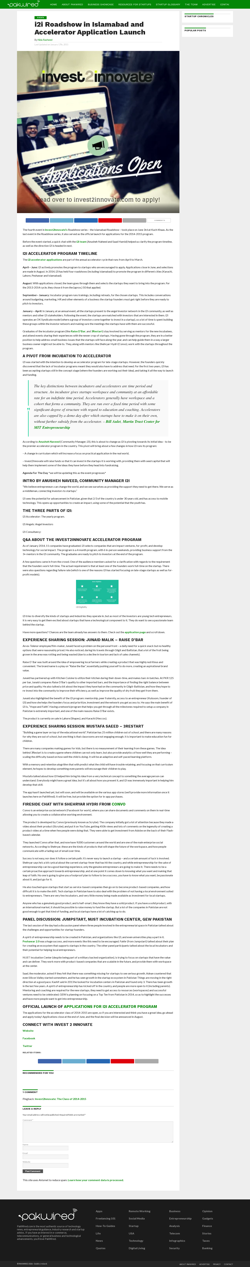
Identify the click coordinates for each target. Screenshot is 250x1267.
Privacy (217, 1264)
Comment (28, 1120)
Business (174, 1211)
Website (28, 1030)
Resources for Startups (134, 4)
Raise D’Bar (78, 331)
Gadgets (207, 1218)
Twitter (27, 1045)
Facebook (29, 1038)
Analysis (174, 1225)
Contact (225, 4)
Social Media (137, 1218)
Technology (136, 1240)
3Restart (97, 331)
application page (135, 632)
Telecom (174, 1233)
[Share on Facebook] (37, 219)
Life (98, 1233)
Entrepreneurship (180, 1218)
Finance (207, 1225)
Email (25, 1153)
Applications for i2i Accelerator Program (110, 1006)
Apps (99, 1211)
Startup (134, 1225)
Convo (119, 804)
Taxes (206, 1240)
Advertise (208, 4)
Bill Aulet (113, 421)
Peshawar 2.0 (31, 941)
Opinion (207, 1211)
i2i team (81, 241)
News (99, 1240)
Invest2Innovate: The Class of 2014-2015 (60, 1098)
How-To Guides (105, 1225)
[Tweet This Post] (61, 219)
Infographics (177, 1240)
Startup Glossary (168, 4)
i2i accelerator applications (45, 259)
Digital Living (137, 1248)
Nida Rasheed (45, 39)
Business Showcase (101, 4)
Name (25, 1144)
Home (53, 4)
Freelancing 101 (105, 1218)
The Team (191, 4)
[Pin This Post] (110, 219)
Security (174, 1248)
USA (131, 1233)
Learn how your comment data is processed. (96, 1180)
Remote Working (139, 1211)
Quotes (100, 1248)
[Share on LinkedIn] (86, 219)
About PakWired (72, 4)
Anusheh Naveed (49, 441)
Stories (206, 1233)
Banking (207, 1248)
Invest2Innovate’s (56, 229)
